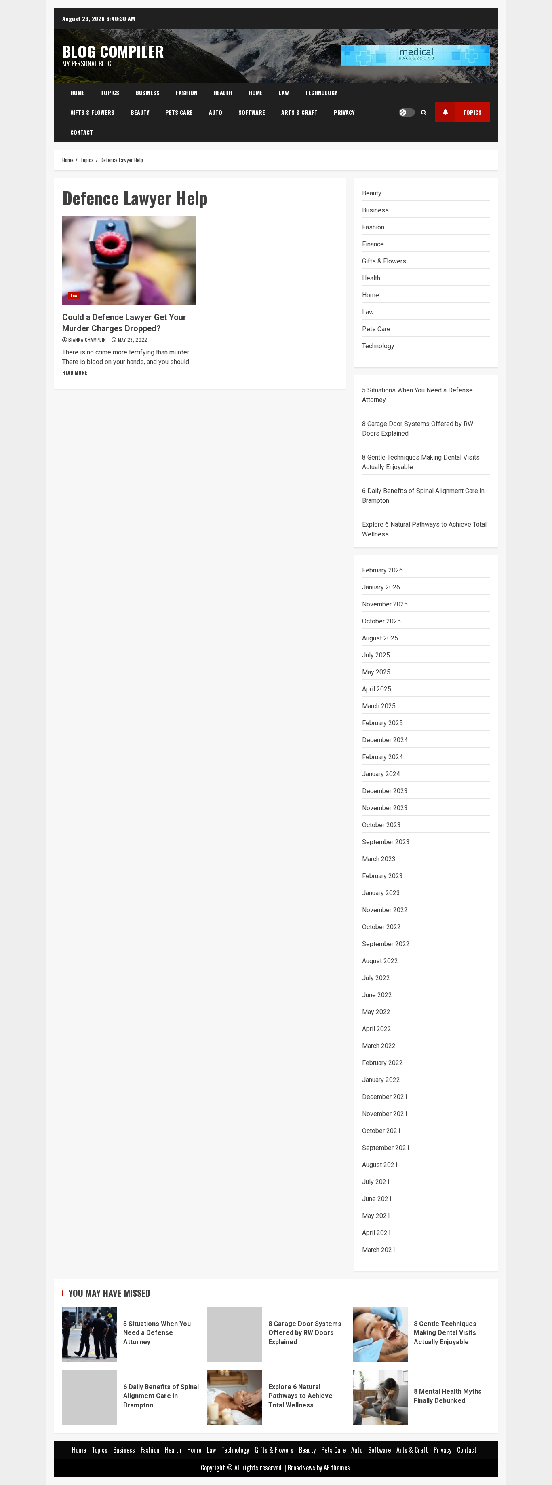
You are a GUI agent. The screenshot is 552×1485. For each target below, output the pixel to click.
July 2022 (376, 978)
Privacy (344, 112)
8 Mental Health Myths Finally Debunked (380, 1397)
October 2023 (381, 825)
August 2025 (380, 638)
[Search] (423, 112)
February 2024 (382, 757)
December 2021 (385, 1097)
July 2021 (376, 1182)
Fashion (186, 92)
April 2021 (376, 1233)
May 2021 (376, 1216)
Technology (321, 92)
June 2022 (377, 995)
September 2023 (386, 842)
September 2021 (386, 1148)
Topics (110, 92)
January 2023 (381, 893)
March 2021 (379, 1250)
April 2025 (376, 689)
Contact (81, 132)
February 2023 (382, 876)
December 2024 (385, 740)
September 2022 (386, 944)
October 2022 (381, 927)
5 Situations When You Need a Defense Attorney (89, 1334)
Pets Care (179, 112)
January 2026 (381, 587)
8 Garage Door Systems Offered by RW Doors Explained (234, 1334)
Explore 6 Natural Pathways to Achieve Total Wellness (234, 1397)
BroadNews (301, 1467)
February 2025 (382, 723)
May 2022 (376, 1012)
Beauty (140, 112)
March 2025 (379, 706)
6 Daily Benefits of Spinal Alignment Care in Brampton (89, 1397)
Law (284, 92)
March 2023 (379, 859)
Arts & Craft (299, 112)
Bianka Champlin (87, 339)
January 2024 (381, 774)
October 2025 (381, 621)
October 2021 (381, 1131)
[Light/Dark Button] (407, 112)
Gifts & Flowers (92, 112)
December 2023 (385, 791)
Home (77, 92)
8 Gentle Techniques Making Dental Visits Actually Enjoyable (380, 1334)
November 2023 (385, 808)
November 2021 (385, 1114)
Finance (373, 244)
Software (251, 112)
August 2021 (380, 1165)
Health (222, 92)
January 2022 (381, 1080)
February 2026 (382, 570)
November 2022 (385, 910)
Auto (215, 112)
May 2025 (376, 672)
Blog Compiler (113, 51)
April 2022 (376, 1029)
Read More (74, 372)
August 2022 (380, 961)
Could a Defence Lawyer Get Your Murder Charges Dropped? (129, 260)
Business (147, 92)
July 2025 (376, 655)
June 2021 (377, 1199)
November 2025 (385, 604)
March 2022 (379, 1046)
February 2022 (382, 1063)
